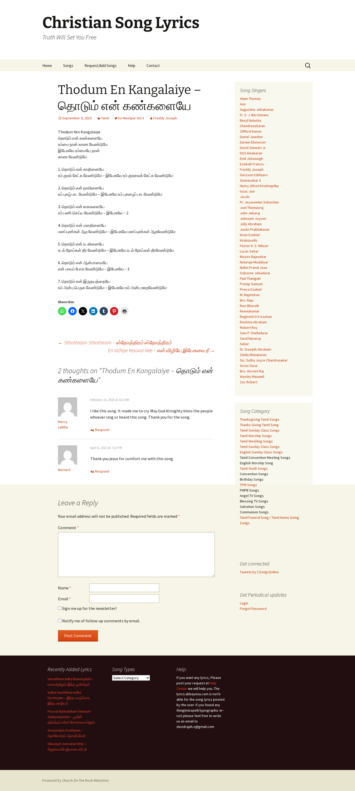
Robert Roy (249, 327)
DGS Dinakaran (251, 153)
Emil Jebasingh (251, 158)
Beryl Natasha (250, 120)
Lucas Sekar (249, 251)
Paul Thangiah (250, 278)
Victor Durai (249, 365)
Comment (68, 527)
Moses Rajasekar (253, 256)
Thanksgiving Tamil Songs (259, 419)
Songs (68, 65)
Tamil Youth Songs (254, 468)
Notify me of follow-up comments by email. (101, 620)
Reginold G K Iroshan (256, 316)
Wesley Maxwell (252, 376)
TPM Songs (248, 484)
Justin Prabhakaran (254, 229)
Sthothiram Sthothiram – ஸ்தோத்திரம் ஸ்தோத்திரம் (115, 342)
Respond (102, 429)
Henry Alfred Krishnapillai (259, 185)
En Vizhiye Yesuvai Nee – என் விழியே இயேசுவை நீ (161, 350)
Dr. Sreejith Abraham (255, 349)
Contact (153, 65)
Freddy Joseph (165, 118)
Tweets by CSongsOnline (259, 572)
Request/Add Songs (100, 65)
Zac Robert (248, 382)
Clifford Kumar (251, 131)
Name (64, 587)
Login (244, 603)
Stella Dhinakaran (253, 354)
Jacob (244, 196)
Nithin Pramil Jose (253, 267)
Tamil (105, 118)
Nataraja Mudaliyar (254, 262)
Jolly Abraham (251, 224)
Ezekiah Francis (252, 164)
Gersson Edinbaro (254, 175)
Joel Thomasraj (252, 207)
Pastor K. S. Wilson (254, 245)
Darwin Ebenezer (253, 142)
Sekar (244, 344)
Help (131, 65)
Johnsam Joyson (253, 218)
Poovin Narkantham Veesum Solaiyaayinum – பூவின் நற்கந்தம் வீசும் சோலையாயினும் (71, 717)
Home (47, 65)
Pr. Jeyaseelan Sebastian (259, 202)
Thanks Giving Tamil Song (259, 424)
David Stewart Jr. (253, 147)
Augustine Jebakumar (257, 109)
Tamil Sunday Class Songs (260, 430)
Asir (243, 104)
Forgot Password (253, 608)
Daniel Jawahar (251, 136)
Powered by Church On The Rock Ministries (75, 780)
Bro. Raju (246, 300)
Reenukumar (249, 311)
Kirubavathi (248, 240)
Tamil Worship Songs (256, 435)
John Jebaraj (250, 213)
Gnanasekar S (250, 180)
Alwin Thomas (250, 98)
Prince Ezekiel (251, 289)
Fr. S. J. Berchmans (254, 115)
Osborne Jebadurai (255, 273)
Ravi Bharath (249, 305)
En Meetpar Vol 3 (131, 118)
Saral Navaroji (250, 338)
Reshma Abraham (253, 322)
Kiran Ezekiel (250, 235)
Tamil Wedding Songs (256, 441)
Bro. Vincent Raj (252, 371)
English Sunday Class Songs (261, 452)
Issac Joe (247, 191)
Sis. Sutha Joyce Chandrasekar (264, 360)
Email (64, 598)
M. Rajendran (250, 294)
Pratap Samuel (251, 284)
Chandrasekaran (252, 126)
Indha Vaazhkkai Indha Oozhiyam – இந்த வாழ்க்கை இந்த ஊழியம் (69, 698)
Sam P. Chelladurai (254, 333)
